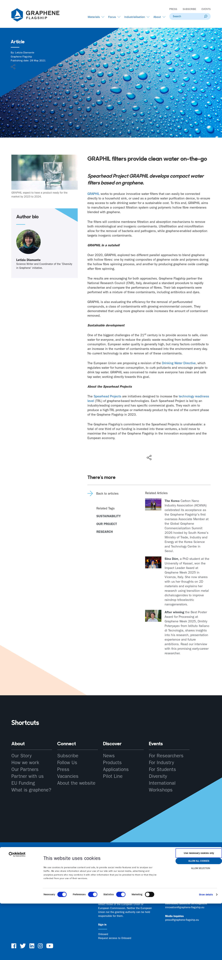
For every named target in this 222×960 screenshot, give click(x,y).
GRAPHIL (93, 194)
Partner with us (27, 776)
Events (206, 9)
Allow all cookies (198, 860)
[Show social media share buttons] (149, 457)
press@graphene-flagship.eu (182, 919)
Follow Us (67, 762)
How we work (25, 762)
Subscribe (189, 9)
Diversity (158, 776)
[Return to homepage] (39, 15)
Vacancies (67, 776)
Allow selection (200, 868)
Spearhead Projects (107, 396)
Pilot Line (113, 776)
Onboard (103, 934)
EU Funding (23, 783)
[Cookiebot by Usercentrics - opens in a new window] (17, 854)
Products (112, 762)
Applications (116, 769)
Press (173, 9)
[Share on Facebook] (150, 446)
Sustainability (108, 516)
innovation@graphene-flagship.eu (184, 907)
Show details (206, 894)
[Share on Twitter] (138, 451)
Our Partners (25, 769)
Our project (106, 524)
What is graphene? (31, 790)
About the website (76, 783)
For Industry (161, 762)
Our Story (21, 756)
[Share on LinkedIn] (161, 451)
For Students (162, 769)
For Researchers (166, 756)
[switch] (92, 894)
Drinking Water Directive (179, 363)
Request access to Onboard (114, 938)
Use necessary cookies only (199, 853)
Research (104, 532)
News (109, 756)
